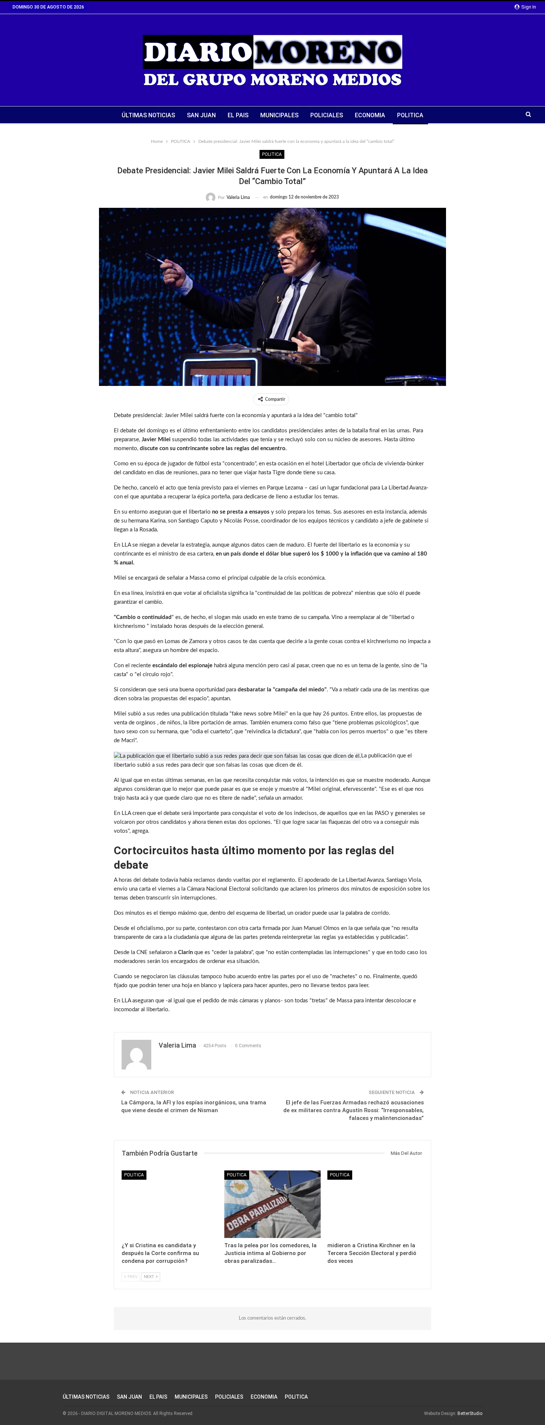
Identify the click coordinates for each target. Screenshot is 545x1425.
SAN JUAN (201, 115)
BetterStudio (470, 1413)
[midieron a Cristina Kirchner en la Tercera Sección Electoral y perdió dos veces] (375, 1204)
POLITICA (410, 115)
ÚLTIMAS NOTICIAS (148, 115)
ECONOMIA (370, 115)
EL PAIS (238, 115)
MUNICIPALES (279, 115)
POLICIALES (326, 115)
